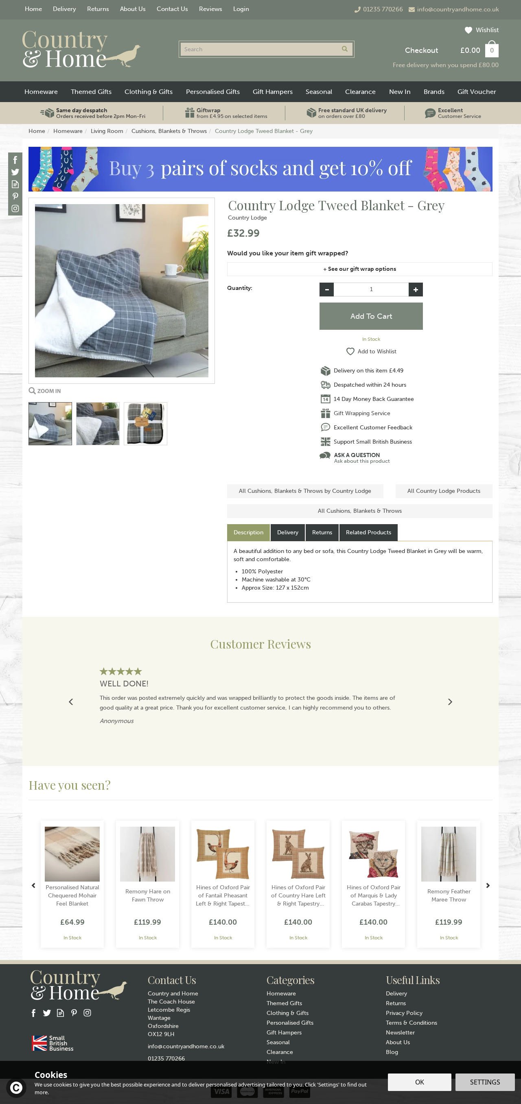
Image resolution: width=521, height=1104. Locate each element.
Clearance (280, 1052)
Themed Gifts (284, 1003)
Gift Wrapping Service (362, 413)
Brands (434, 92)
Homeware (281, 993)
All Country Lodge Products (443, 491)
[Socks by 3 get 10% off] (260, 168)
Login (241, 9)
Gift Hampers (284, 1032)
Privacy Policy (404, 1013)
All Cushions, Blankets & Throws (360, 510)
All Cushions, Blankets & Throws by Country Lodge (305, 491)
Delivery (287, 532)
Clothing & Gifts (288, 1013)
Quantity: (239, 288)
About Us (398, 1042)
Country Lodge (247, 217)
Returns (322, 532)
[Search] (344, 49)
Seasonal (278, 1042)
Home (33, 9)
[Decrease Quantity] (327, 289)
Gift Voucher (477, 92)
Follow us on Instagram (15, 208)
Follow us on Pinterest (15, 196)
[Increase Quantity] (416, 289)
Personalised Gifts (290, 1022)
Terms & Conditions (411, 1022)
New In (400, 92)
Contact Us (172, 9)
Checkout (421, 50)
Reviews (210, 9)
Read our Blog (15, 184)
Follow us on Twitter (15, 172)
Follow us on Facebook (15, 160)
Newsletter (400, 1032)
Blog (392, 1052)
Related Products (368, 532)
